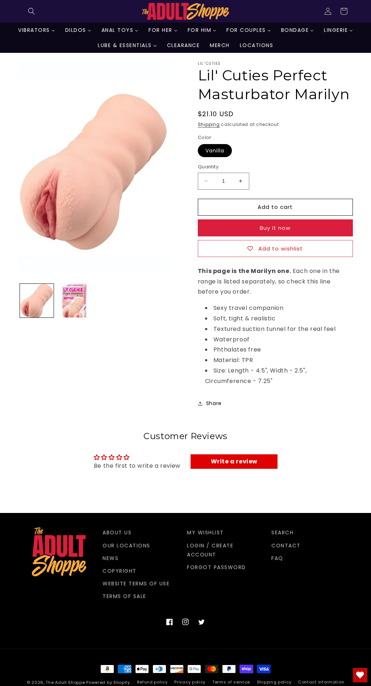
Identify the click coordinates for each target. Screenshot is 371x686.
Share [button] (214, 403)
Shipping (209, 124)
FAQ (277, 558)
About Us (117, 532)
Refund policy (152, 682)
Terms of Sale (124, 596)
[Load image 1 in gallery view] (37, 300)
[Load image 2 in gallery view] (74, 300)
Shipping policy (274, 682)
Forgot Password (216, 567)
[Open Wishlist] (360, 675)
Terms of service (231, 682)
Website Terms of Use (136, 583)
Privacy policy (189, 682)
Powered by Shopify (108, 682)
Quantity (208, 166)
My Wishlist (205, 532)
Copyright (120, 571)
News (110, 558)
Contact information (321, 682)
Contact (286, 545)
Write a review (234, 461)
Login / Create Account (210, 550)
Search (282, 532)
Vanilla (214, 150)
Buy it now (275, 228)
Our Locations (126, 545)
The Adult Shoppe (65, 682)
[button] (31, 11)
